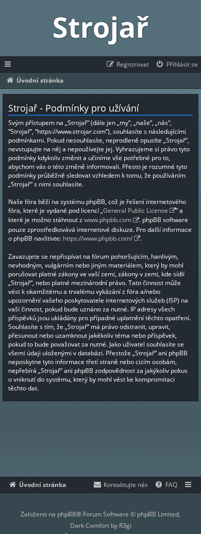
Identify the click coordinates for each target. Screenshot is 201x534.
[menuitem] (176, 64)
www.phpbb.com (107, 219)
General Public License (135, 210)
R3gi (125, 525)
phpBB (66, 514)
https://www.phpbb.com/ (97, 238)
